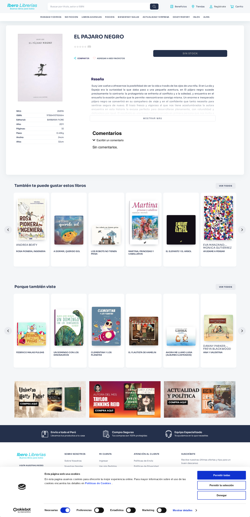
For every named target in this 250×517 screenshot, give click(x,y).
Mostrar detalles (182, 510)
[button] (81, 58)
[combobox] (103, 6)
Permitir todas (221, 475)
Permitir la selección (222, 485)
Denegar (222, 495)
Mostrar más (152, 118)
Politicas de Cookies (98, 483)
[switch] (99, 510)
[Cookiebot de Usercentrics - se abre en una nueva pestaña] (22, 510)
